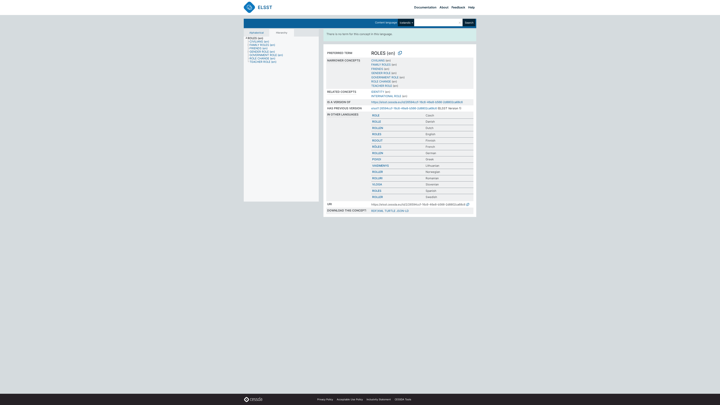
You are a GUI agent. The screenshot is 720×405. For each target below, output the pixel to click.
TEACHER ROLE (381, 86)
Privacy (325, 399)
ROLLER (377, 172)
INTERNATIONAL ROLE (386, 96)
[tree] (281, 119)
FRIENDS (377, 69)
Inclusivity (379, 399)
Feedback (458, 7)
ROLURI (377, 178)
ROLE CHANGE (381, 81)
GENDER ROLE (381, 73)
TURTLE (390, 211)
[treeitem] (257, 38)
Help (471, 7)
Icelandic (405, 22)
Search (469, 22)
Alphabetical (256, 32)
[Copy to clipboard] (400, 53)
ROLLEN (377, 128)
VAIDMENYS (380, 165)
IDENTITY (377, 92)
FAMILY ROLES (381, 64)
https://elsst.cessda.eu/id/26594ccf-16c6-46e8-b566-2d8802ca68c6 (417, 102)
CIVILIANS (378, 60)
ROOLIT (377, 140)
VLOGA (377, 184)
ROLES (376, 134)
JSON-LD (402, 211)
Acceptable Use (350, 399)
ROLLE (376, 121)
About (444, 7)
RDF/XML (377, 211)
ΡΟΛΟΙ (376, 159)
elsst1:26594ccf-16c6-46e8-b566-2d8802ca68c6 (404, 108)
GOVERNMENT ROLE (385, 77)
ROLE (376, 115)
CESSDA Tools (403, 399)
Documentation (425, 7)
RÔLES (376, 146)
